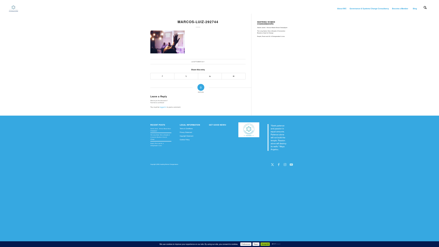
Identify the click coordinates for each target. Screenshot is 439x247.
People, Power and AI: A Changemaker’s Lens (271, 36)
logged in (163, 107)
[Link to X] (272, 164)
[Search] (425, 9)
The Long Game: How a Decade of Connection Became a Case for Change (271, 32)
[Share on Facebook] (162, 76)
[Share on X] (186, 76)
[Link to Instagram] (285, 164)
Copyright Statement (186, 136)
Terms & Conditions (186, 128)
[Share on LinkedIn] (210, 76)
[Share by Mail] (233, 76)
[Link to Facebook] (279, 164)
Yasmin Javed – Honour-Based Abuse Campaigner (272, 27)
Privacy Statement (186, 132)
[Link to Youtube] (291, 164)
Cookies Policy (185, 139)
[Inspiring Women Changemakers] (13, 9)
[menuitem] (342, 9)
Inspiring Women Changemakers (266, 23)
